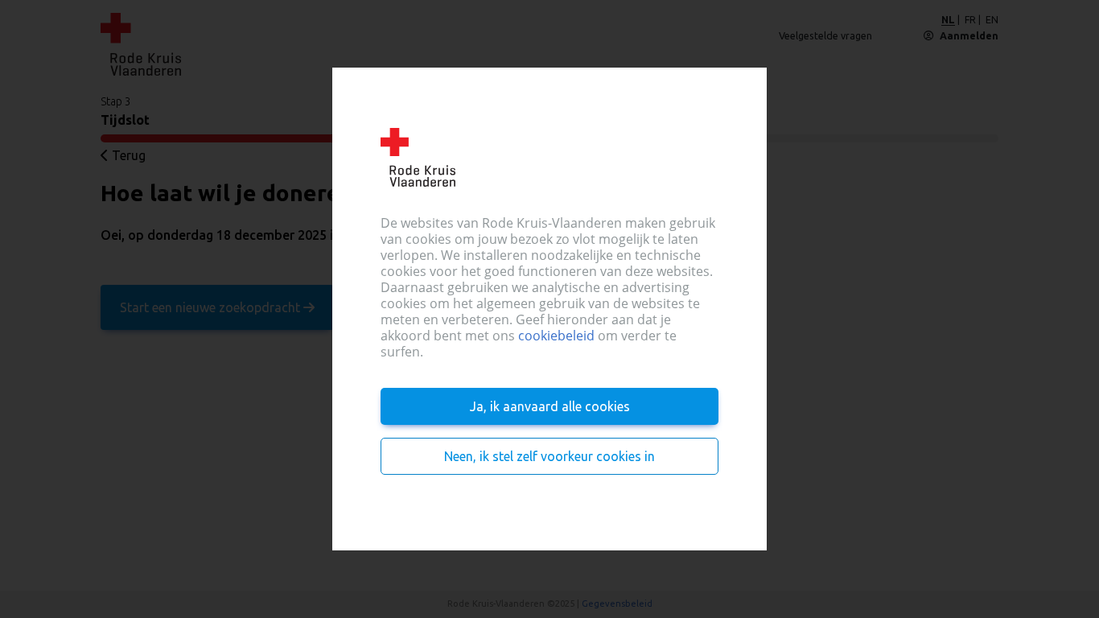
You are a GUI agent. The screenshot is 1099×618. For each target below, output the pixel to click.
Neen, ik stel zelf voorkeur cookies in (549, 456)
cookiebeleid (556, 335)
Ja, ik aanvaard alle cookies (550, 406)
